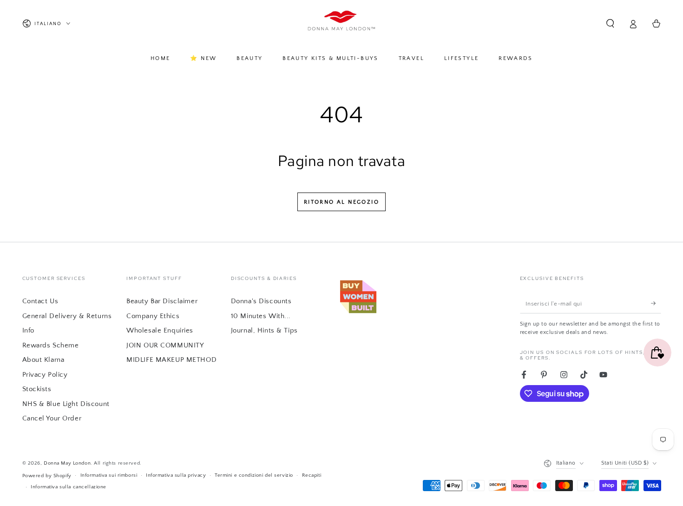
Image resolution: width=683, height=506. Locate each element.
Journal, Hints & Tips (264, 330)
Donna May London (67, 463)
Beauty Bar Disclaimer (161, 301)
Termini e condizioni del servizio (254, 475)
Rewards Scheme (50, 345)
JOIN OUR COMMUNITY (165, 345)
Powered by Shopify (47, 476)
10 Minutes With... (261, 316)
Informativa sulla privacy (176, 475)
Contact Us (40, 301)
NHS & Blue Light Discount (66, 404)
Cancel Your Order (52, 418)
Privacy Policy (45, 375)
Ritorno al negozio (341, 202)
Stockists (37, 389)
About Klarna (43, 360)
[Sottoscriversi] (656, 303)
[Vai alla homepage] (342, 24)
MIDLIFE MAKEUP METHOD (171, 360)
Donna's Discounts (261, 301)
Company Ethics (152, 316)
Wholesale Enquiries (159, 330)
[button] (610, 23)
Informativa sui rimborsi (109, 475)
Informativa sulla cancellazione (68, 487)
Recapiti (312, 475)
